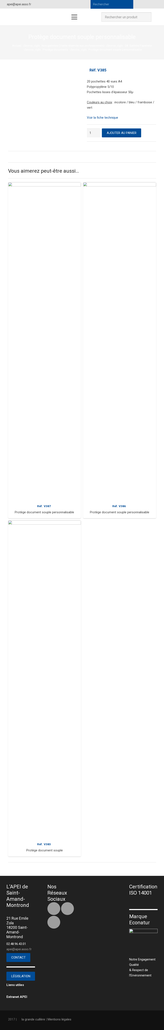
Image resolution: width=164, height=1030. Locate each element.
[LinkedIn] (149, 4)
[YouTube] (157, 4)
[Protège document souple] (44, 679)
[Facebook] (141, 4)
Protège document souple (44, 850)
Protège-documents (55, 49)
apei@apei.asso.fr (19, 949)
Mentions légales (59, 1019)
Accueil (16, 45)
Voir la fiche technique (102, 118)
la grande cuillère (33, 1019)
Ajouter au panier (121, 133)
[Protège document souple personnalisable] (44, 341)
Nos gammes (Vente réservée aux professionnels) (73, 45)
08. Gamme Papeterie (138, 45)
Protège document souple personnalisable (44, 512)
